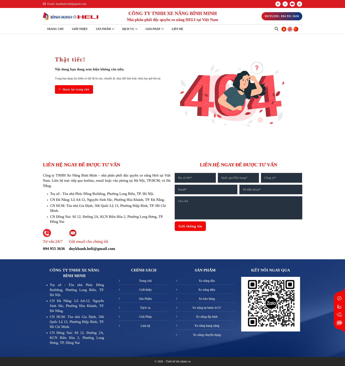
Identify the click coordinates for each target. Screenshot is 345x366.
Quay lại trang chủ (75, 89)
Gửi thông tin (190, 226)
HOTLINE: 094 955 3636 (282, 16)
